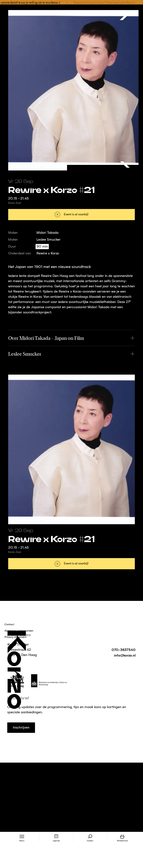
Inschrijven (21, 727)
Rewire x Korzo (47, 253)
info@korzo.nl (125, 655)
